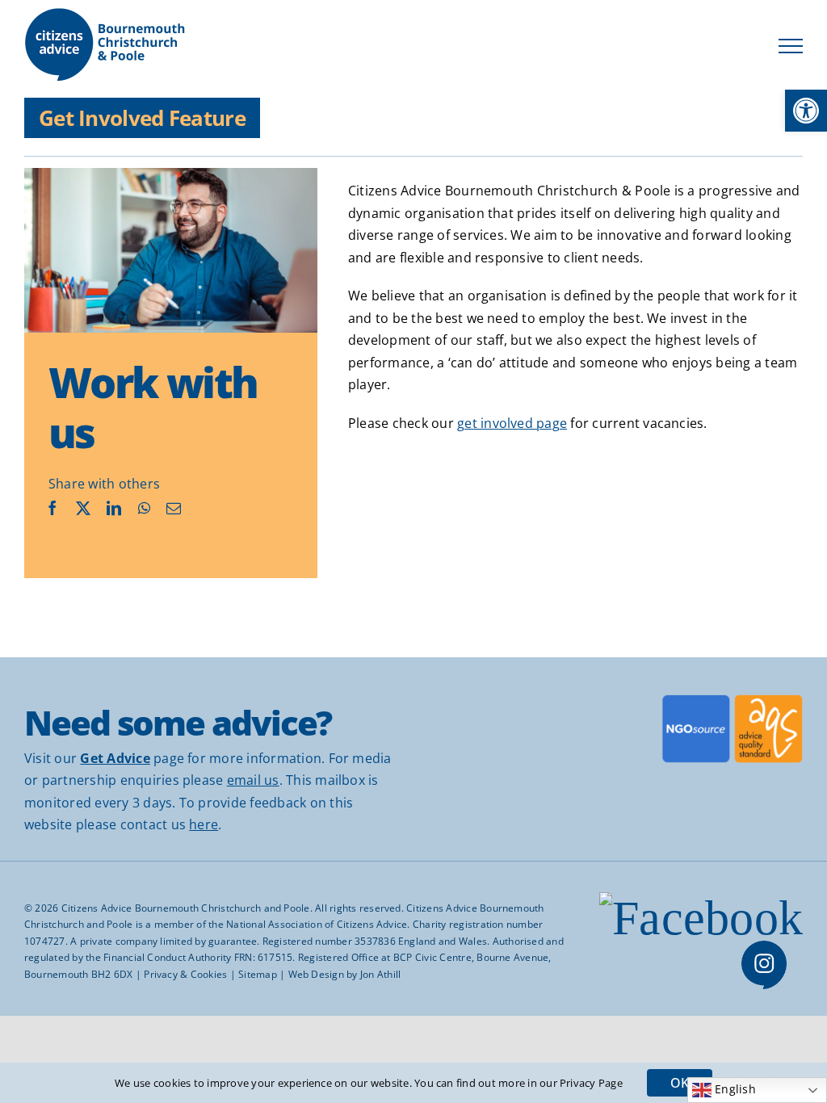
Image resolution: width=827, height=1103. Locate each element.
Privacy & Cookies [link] (185, 974)
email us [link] (253, 780)
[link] (806, 111)
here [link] (203, 824)
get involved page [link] (512, 423)
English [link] (734, 1089)
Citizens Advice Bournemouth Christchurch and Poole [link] (185, 908)
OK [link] (679, 1083)
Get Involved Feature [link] (142, 117)
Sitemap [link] (257, 974)
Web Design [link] (316, 974)
